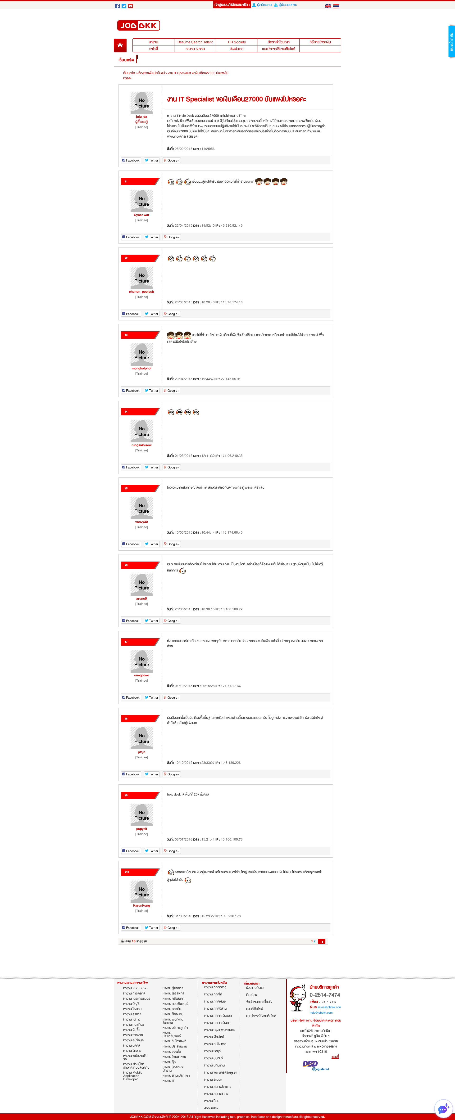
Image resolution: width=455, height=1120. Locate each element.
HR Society (237, 42)
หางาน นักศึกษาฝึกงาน (173, 1069)
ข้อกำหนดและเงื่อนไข (259, 1002)
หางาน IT (169, 1081)
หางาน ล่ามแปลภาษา (176, 1076)
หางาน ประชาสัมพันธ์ (172, 1035)
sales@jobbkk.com (329, 1007)
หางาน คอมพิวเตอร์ (175, 1004)
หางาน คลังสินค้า (173, 999)
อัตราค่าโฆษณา (279, 42)
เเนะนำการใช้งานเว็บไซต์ (278, 49)
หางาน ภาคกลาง (215, 987)
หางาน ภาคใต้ (213, 995)
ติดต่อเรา (236, 49)
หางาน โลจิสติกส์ (173, 994)
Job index (211, 1108)
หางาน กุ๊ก (169, 1062)
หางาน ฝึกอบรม (173, 1014)
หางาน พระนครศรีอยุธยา (220, 1073)
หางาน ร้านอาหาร (174, 1057)
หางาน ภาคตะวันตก (217, 1023)
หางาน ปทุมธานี (214, 1066)
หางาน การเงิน (172, 1009)
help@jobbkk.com (321, 1012)
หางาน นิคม (211, 1101)
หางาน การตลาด (134, 994)
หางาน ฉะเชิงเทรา (215, 1044)
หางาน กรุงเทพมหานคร (219, 1030)
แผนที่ (335, 1057)
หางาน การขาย (133, 1035)
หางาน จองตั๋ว (172, 1052)
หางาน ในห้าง (131, 1020)
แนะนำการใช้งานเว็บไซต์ (261, 1016)
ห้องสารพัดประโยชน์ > (152, 73)
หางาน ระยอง (213, 1080)
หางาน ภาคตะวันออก (218, 1016)
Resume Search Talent (195, 42)
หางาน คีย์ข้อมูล (133, 1041)
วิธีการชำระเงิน (320, 42)
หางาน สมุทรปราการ (217, 1087)
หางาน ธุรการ (132, 1014)
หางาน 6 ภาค (195, 49)
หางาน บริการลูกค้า (175, 1028)
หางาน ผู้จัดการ (173, 988)
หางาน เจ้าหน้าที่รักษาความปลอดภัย (136, 1066)
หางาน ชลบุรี (212, 1051)
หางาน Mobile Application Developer (132, 1076)
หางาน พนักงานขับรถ (135, 1058)
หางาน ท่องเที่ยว (133, 1025)
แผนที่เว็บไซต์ (254, 1009)
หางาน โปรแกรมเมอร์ (136, 999)
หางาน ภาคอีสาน (215, 1009)
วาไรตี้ (153, 49)
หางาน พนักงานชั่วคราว (173, 1021)
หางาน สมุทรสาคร (216, 1094)
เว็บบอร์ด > (130, 73)
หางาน (139, 5)
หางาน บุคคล (131, 1046)
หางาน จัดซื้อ (131, 1030)
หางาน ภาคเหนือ (215, 1002)
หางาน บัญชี (131, 1004)
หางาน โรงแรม (132, 1009)
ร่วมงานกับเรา (255, 988)
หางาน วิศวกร (132, 1051)
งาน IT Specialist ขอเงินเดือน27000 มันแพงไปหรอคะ (175, 75)
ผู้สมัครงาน (264, 5)
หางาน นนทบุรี (213, 1059)
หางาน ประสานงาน (175, 1047)
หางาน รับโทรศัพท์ (174, 1041)
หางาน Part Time (134, 988)
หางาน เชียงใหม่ (214, 1037)
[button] (451, 41)
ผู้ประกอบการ (287, 5)
